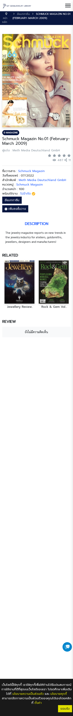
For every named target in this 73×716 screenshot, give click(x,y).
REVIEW (9, 321)
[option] (19, 284)
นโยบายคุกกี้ (58, 694)
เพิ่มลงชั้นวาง (16, 209)
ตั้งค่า (38, 703)
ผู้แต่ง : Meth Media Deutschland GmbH (31, 150)
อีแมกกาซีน (12, 200)
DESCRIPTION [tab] (36, 223)
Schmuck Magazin (29, 184)
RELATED (10, 255)
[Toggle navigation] (68, 5)
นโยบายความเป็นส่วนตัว (28, 694)
